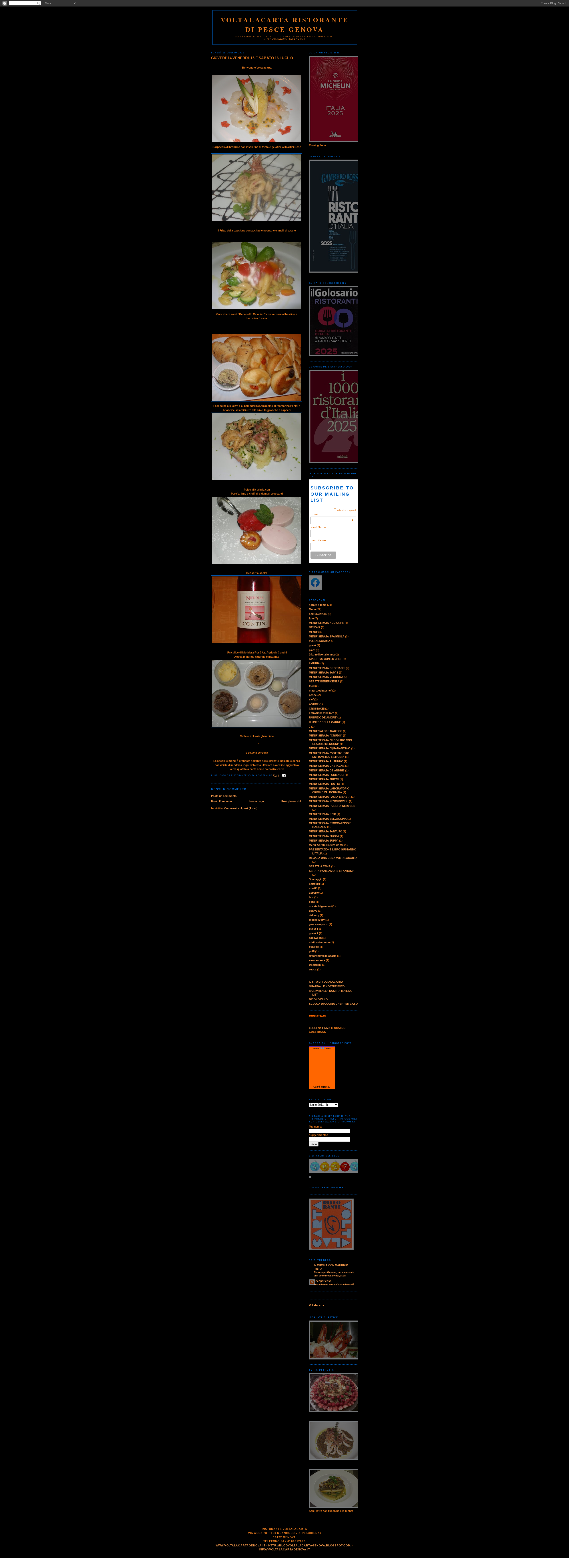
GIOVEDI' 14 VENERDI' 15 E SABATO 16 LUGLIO (252, 58)
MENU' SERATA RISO (322, 814)
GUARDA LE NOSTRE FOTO (327, 986)
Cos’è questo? (322, 1086)
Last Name (318, 540)
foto (311, 618)
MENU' (313, 632)
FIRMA (326, 1028)
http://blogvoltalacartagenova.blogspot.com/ (309, 1545)
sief (311, 699)
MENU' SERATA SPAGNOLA (327, 636)
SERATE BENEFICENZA (324, 681)
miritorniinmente (319, 942)
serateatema (317, 960)
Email (332, 514)
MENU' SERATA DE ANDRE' (327, 770)
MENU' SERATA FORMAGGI (326, 775)
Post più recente (221, 801)
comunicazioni (318, 614)
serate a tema (318, 605)
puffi (312, 951)
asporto (314, 892)
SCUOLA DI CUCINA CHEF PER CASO (333, 1003)
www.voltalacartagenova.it (240, 1545)
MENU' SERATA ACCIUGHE (326, 623)
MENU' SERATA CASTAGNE (327, 766)
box (311, 897)
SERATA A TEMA (320, 866)
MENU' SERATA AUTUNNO (326, 761)
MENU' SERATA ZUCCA (324, 836)
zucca (313, 969)
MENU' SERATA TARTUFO (325, 831)
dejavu (313, 910)
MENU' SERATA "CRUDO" (325, 735)
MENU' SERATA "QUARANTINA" (330, 748)
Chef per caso (322, 1281)
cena (312, 902)
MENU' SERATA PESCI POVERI (328, 801)
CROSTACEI (317, 708)
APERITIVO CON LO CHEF (325, 659)
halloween (315, 938)
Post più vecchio (291, 801)
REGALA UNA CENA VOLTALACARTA (333, 858)
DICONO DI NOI (318, 999)
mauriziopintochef (320, 690)
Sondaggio (315, 879)
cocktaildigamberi (320, 906)
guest (312, 645)
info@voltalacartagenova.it (284, 1549)
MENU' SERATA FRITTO (324, 779)
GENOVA (314, 627)
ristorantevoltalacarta (323, 956)
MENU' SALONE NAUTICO (325, 731)
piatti (312, 650)
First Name (318, 527)
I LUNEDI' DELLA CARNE (325, 722)
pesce (313, 695)
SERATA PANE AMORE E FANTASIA (332, 871)
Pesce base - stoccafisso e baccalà (334, 1284)
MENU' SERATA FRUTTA (324, 784)
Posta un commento (223, 796)
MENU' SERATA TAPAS (323, 672)
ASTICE (314, 704)
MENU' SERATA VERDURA (326, 677)
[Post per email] (283, 775)
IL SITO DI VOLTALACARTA (326, 981)
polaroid (314, 946)
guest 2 (313, 933)
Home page (256, 801)
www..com (322, 1048)
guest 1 (313, 928)
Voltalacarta (316, 1305)
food (312, 686)
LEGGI (313, 1028)
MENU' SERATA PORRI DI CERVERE (332, 806)
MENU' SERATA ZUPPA (324, 840)
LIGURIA (314, 663)
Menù (312, 609)
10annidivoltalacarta (322, 654)
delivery (314, 915)
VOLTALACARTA (319, 641)
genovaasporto (318, 924)
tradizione (315, 965)
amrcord (314, 883)
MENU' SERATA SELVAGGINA (328, 819)
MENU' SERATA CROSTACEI (327, 668)
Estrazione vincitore (321, 713)
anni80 (313, 888)
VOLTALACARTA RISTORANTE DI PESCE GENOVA (285, 24)
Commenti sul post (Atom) (240, 808)
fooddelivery (317, 920)
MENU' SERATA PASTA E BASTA (330, 796)
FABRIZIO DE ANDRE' (323, 717)
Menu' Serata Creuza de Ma (326, 845)
